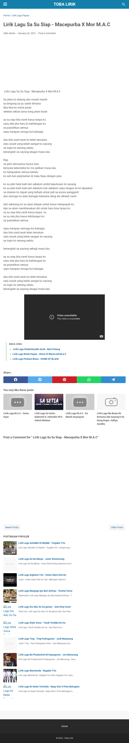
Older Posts (117, 527)
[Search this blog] (124, 4)
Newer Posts (12, 527)
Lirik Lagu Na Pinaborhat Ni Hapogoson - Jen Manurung (48, 654)
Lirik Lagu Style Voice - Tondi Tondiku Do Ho (42, 622)
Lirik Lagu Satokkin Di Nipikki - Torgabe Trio (41, 543)
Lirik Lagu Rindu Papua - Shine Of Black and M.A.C (39, 354)
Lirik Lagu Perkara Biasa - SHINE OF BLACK (36, 359)
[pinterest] (64, 379)
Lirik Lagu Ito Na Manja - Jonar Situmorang (41, 559)
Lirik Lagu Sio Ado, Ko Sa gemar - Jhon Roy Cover (44, 606)
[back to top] (122, 735)
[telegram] (113, 379)
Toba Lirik (65, 4)
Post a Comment (47, 33)
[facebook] (15, 379)
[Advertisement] (64, 62)
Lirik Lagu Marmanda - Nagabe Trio (37, 670)
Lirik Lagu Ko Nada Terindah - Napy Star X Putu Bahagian (48, 686)
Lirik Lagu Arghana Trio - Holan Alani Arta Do (42, 575)
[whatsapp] (89, 379)
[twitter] (40, 379)
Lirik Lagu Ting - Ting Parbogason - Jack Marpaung (45, 638)
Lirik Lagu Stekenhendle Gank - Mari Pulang (36, 349)
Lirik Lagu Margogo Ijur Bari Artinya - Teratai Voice (45, 590)
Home (64, 726)
